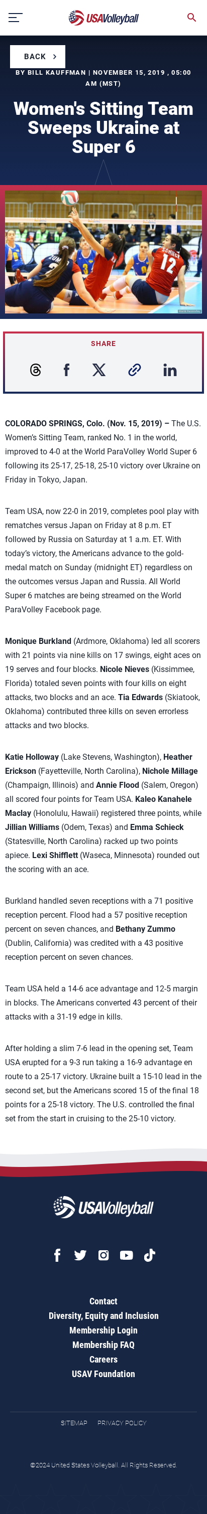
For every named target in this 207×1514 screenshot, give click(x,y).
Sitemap (74, 1423)
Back (35, 56)
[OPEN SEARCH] (192, 17)
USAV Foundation (103, 1374)
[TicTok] (150, 1255)
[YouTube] (127, 1255)
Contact (103, 1301)
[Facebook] (57, 1255)
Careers (103, 1359)
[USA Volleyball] (104, 18)
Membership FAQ (103, 1344)
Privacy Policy (122, 1423)
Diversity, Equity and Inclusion (104, 1315)
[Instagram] (103, 1255)
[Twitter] (80, 1255)
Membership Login (103, 1330)
